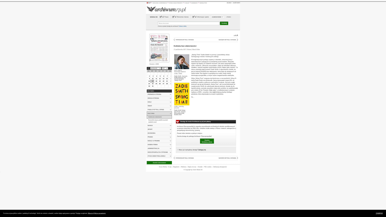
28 (167, 83)
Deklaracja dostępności (220, 167)
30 (149, 86)
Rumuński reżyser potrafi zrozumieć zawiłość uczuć (158, 121)
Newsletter (203, 3)
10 (152, 78)
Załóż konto (236, 2)
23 (149, 83)
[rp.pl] (149, 2)
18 (156, 81)
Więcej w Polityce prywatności (97, 213)
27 (163, 83)
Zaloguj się (192, 150)
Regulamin (176, 167)
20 (163, 81)
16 (149, 81)
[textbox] (188, 23)
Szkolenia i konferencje (160, 3)
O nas (169, 167)
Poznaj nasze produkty (176, 3)
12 (160, 78)
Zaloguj (229, 2)
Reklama (183, 167)
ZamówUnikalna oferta (207, 141)
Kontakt (200, 167)
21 (167, 81)
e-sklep (187, 3)
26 (160, 83)
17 (152, 81)
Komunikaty (194, 3)
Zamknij (379, 213)
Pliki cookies (208, 167)
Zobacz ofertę (182, 26)
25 (156, 83)
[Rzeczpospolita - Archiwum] (166, 9)
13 (163, 78)
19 (160, 81)
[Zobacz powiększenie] (181, 61)
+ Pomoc (228, 17)
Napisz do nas (192, 167)
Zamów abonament (159, 162)
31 (152, 86)
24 (152, 83)
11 (156, 78)
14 (167, 78)
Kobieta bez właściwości (155, 117)
